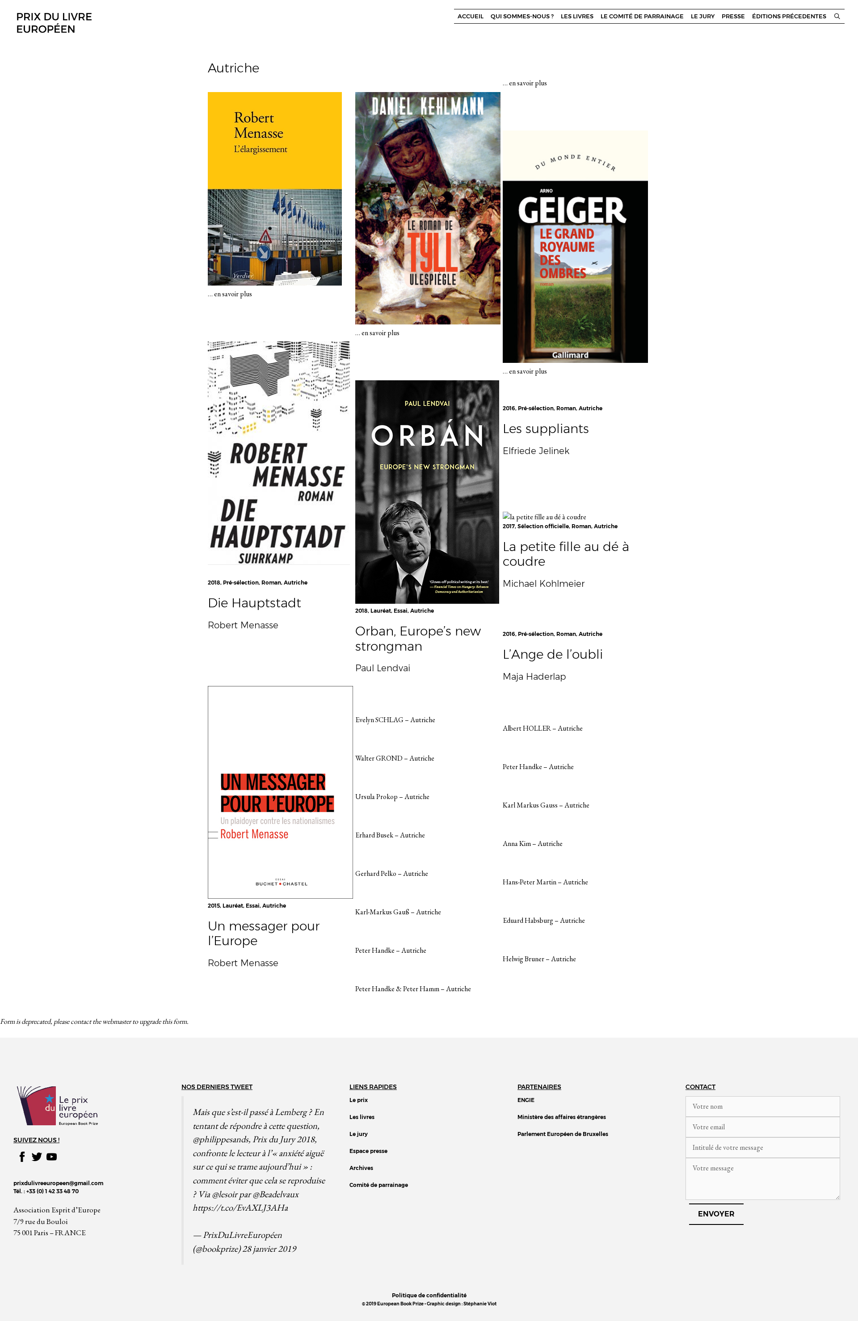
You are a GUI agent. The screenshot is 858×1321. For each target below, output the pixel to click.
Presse (733, 16)
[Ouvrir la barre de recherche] (837, 16)
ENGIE (525, 1100)
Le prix (358, 1100)
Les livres (577, 16)
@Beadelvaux (275, 1194)
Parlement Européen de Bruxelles (562, 1134)
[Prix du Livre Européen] (53, 21)
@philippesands (220, 1139)
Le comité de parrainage (642, 16)
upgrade (150, 1021)
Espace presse (368, 1151)
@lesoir (224, 1194)
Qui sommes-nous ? (522, 16)
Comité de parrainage (378, 1185)
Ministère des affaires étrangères (561, 1117)
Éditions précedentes (789, 16)
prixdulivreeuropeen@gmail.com (58, 1183)
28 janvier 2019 (269, 1248)
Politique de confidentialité (429, 1295)
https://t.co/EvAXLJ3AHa (240, 1207)
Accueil (471, 16)
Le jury (703, 16)
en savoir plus (233, 294)
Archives (361, 1168)
